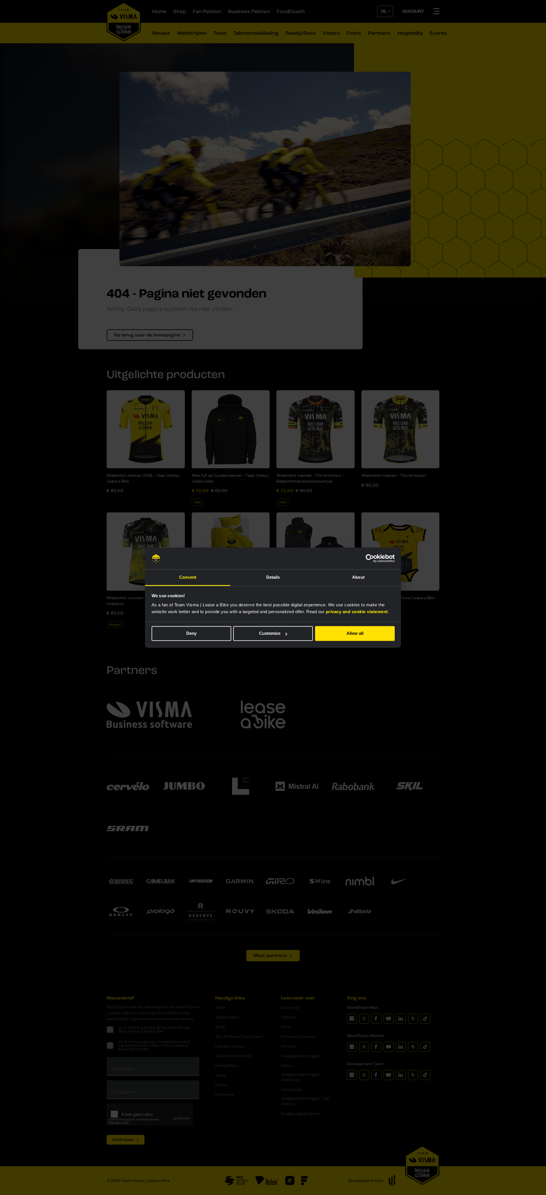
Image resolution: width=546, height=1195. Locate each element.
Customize (269, 633)
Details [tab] (273, 577)
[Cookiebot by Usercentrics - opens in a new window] (370, 558)
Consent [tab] (187, 577)
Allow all (354, 633)
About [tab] (358, 577)
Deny (191, 633)
